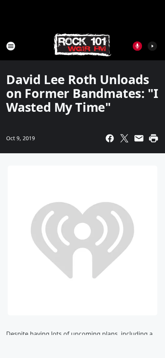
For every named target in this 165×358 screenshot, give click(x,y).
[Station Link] (82, 45)
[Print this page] (153, 138)
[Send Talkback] (137, 46)
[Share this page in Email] (139, 138)
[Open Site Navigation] (10, 46)
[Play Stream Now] (152, 46)
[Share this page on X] (124, 138)
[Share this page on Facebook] (109, 138)
